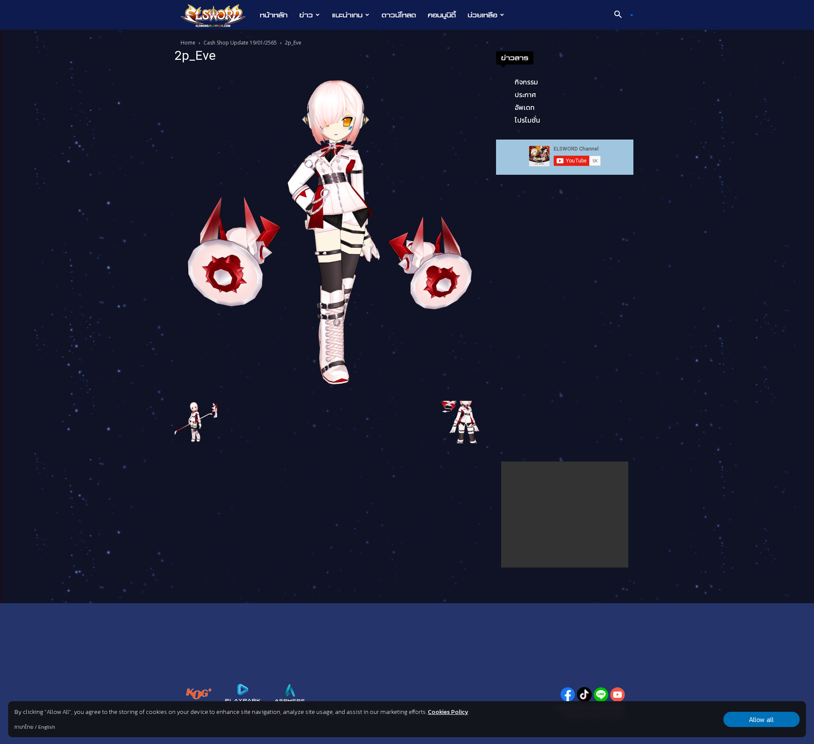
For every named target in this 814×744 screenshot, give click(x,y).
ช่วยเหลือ (482, 14)
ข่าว (306, 14)
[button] (620, 15)
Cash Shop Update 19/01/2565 (240, 42)
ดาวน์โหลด (399, 14)
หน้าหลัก (273, 14)
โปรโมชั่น (527, 120)
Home (188, 42)
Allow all (761, 719)
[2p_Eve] (328, 233)
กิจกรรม (526, 82)
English (46, 727)
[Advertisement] (564, 515)
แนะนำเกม (347, 14)
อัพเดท (525, 107)
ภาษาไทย (23, 727)
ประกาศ (525, 95)
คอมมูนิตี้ (442, 14)
